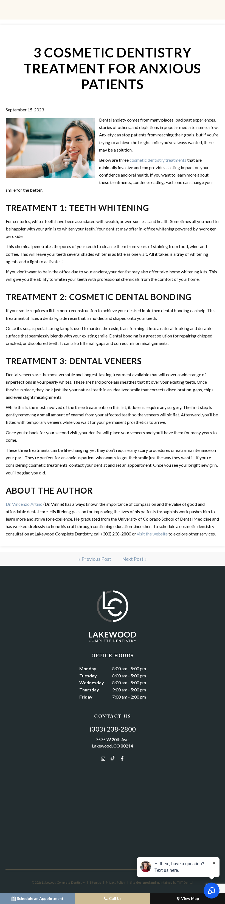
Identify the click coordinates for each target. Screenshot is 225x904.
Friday (85, 696)
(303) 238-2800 (112, 729)
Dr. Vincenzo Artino (24, 504)
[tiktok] (112, 758)
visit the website (152, 533)
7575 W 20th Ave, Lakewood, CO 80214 (112, 742)
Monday (87, 668)
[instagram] (103, 758)
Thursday (89, 689)
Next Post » (134, 559)
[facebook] (122, 758)
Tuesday (88, 675)
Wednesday (91, 682)
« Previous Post (94, 559)
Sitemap (95, 882)
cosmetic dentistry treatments (158, 160)
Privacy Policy (115, 882)
